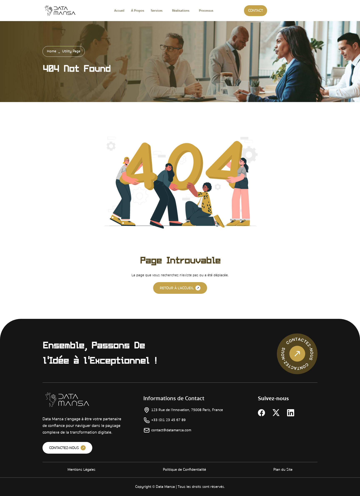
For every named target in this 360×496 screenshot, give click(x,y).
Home (51, 51)
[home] (59, 10)
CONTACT (255, 11)
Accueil (119, 10)
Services (156, 10)
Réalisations (180, 10)
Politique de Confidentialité (184, 470)
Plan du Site (282, 470)
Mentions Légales (81, 470)
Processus (206, 10)
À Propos (137, 10)
